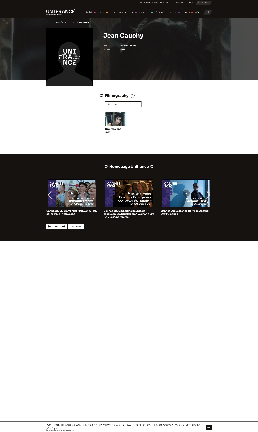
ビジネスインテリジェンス (166, 12)
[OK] (208, 427)
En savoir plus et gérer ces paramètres (60, 430)
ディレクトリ (144, 12)
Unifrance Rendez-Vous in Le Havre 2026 (154, 2)
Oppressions (113, 129)
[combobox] (123, 104)
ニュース (101, 12)
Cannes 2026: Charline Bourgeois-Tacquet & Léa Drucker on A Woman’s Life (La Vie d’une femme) (71, 214)
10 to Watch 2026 (178, 2)
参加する (198, 12)
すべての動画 (75, 226)
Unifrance (186, 12)
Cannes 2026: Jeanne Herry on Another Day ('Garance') (128, 212)
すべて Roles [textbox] (113, 104)
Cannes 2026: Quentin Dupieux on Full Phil (184, 212)
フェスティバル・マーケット (122, 12)
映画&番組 (88, 12)
